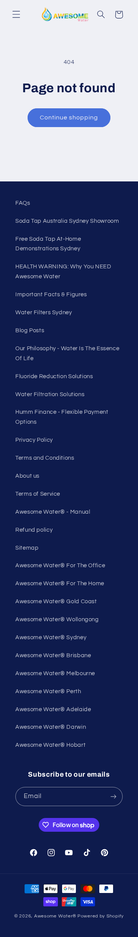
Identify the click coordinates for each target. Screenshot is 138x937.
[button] (16, 14)
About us (27, 476)
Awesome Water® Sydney (50, 637)
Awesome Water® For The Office (60, 565)
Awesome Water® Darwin (50, 727)
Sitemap (26, 548)
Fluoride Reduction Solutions (54, 376)
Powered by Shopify (100, 916)
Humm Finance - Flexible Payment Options (61, 417)
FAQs (22, 203)
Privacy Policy (34, 440)
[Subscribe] (113, 796)
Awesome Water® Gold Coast (56, 601)
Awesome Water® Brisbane (53, 655)
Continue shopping (69, 117)
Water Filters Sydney (43, 312)
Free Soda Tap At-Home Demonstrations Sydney (48, 244)
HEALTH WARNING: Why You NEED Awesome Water (63, 271)
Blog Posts (29, 330)
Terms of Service (37, 494)
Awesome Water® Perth (48, 691)
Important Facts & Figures (51, 294)
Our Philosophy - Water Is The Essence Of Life (67, 353)
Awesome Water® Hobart (50, 745)
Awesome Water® (55, 916)
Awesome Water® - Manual (52, 512)
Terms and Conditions (44, 458)
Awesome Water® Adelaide (53, 709)
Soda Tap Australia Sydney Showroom (67, 221)
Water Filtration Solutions (49, 394)
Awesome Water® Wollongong (57, 619)
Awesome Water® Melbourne (55, 673)
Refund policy (34, 530)
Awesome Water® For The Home (59, 583)
